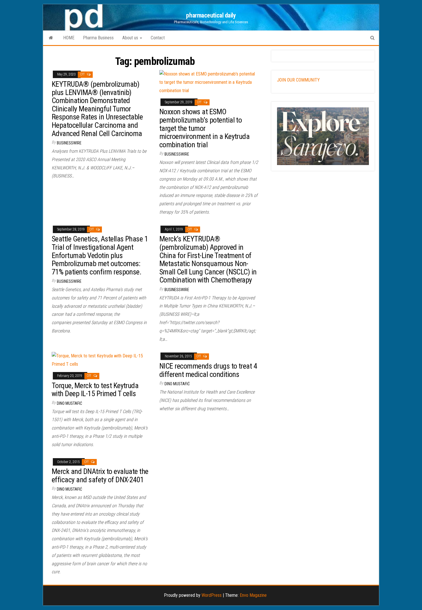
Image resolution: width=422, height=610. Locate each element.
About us (130, 37)
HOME (68, 37)
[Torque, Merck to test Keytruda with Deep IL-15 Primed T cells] (101, 360)
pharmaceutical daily (211, 15)
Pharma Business (98, 37)
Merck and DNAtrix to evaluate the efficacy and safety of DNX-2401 (100, 475)
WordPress (212, 595)
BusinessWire (69, 143)
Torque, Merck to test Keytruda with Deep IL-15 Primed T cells (95, 389)
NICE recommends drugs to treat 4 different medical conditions (208, 370)
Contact (158, 37)
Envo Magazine (253, 595)
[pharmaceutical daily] (51, 38)
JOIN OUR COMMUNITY (298, 80)
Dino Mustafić (69, 403)
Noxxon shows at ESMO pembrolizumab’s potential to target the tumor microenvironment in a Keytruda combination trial (204, 128)
